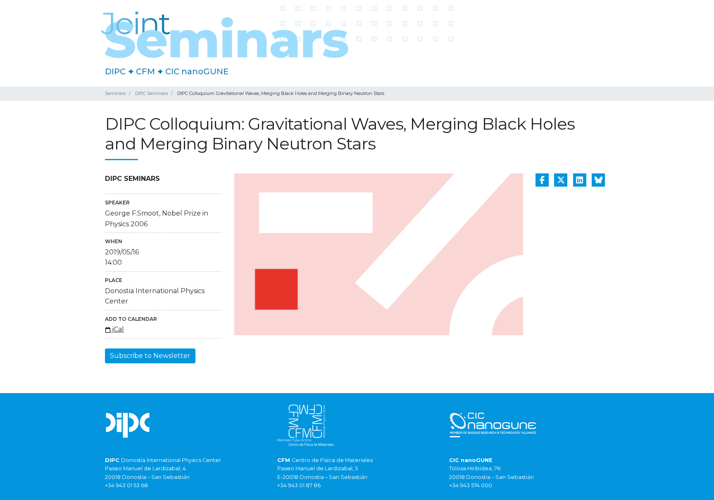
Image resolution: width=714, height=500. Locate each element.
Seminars (115, 93)
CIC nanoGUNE (196, 71)
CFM (145, 71)
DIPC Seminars (151, 93)
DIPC (115, 71)
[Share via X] (560, 180)
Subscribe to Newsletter (150, 356)
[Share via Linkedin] (579, 180)
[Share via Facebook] (542, 180)
